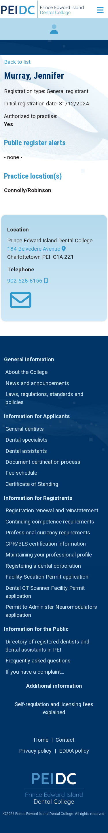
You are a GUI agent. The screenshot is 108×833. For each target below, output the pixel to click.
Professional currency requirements (47, 532)
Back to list (17, 62)
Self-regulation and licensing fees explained (54, 708)
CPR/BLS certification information (45, 544)
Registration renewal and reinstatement (51, 510)
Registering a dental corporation (43, 566)
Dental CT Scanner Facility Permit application (45, 592)
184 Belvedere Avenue (33, 249)
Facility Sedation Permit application (46, 577)
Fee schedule (21, 473)
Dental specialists (26, 440)
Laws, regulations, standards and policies (44, 398)
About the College (26, 372)
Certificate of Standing (31, 484)
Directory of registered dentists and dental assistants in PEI (47, 646)
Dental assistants (26, 451)
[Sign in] (54, 32)
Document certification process (42, 462)
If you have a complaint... (34, 672)
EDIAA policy (74, 751)
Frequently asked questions (38, 661)
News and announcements (37, 383)
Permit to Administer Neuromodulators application (51, 611)
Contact (65, 740)
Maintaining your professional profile (48, 555)
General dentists (24, 429)
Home (41, 740)
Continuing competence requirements (49, 522)
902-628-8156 (24, 281)
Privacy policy (35, 751)
